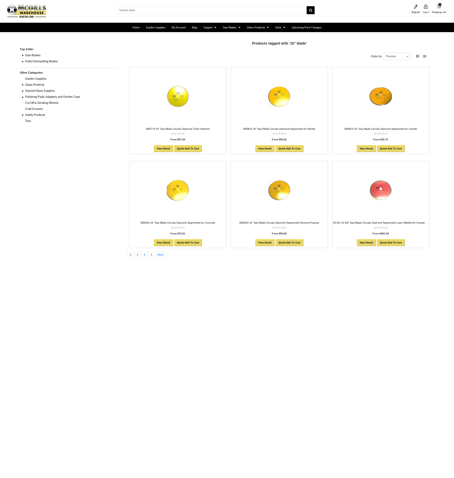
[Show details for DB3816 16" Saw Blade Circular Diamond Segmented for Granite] (380, 96)
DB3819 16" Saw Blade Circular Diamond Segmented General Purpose (279, 222)
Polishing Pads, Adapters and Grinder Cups (52, 96)
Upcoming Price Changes (307, 27)
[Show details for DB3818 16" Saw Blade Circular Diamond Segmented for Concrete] (177, 190)
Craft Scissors (34, 108)
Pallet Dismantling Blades (41, 61)
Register (415, 12)
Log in (426, 12)
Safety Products (35, 114)
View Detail (163, 148)
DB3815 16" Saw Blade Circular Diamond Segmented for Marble (279, 128)
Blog (194, 27)
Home (136, 27)
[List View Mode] (424, 56)
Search (311, 10)
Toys (28, 120)
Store (278, 27)
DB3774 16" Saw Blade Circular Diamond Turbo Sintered (178, 128)
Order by (376, 56)
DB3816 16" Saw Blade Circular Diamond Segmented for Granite (380, 128)
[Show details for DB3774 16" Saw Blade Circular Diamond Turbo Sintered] (177, 96)
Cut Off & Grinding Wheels (41, 102)
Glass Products (256, 27)
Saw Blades (230, 27)
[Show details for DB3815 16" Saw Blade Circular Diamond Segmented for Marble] (279, 96)
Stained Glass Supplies (40, 90)
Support (207, 27)
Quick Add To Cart (188, 148)
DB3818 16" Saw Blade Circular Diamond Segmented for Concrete (177, 222)
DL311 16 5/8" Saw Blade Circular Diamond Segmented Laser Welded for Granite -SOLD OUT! (386, 222)
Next (160, 254)
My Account (179, 27)
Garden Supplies (155, 27)
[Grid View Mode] (417, 56)
